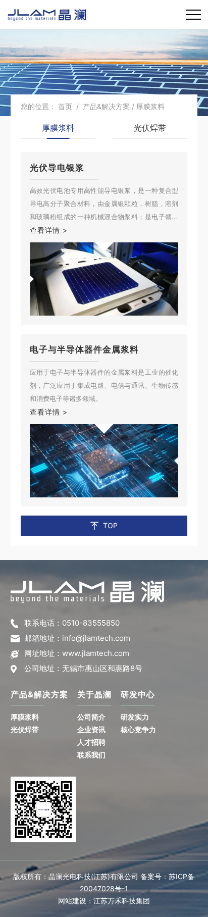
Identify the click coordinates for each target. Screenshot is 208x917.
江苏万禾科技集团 (121, 900)
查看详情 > (49, 230)
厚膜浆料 (58, 128)
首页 (65, 106)
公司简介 (91, 716)
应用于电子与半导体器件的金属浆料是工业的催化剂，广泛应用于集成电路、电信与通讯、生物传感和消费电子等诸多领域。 (104, 385)
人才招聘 (91, 742)
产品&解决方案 (106, 106)
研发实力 (135, 716)
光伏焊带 (150, 128)
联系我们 (91, 754)
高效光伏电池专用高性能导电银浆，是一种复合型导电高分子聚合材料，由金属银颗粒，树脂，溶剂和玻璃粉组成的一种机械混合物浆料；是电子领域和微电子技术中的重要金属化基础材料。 (104, 204)
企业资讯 (91, 729)
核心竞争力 (138, 729)
